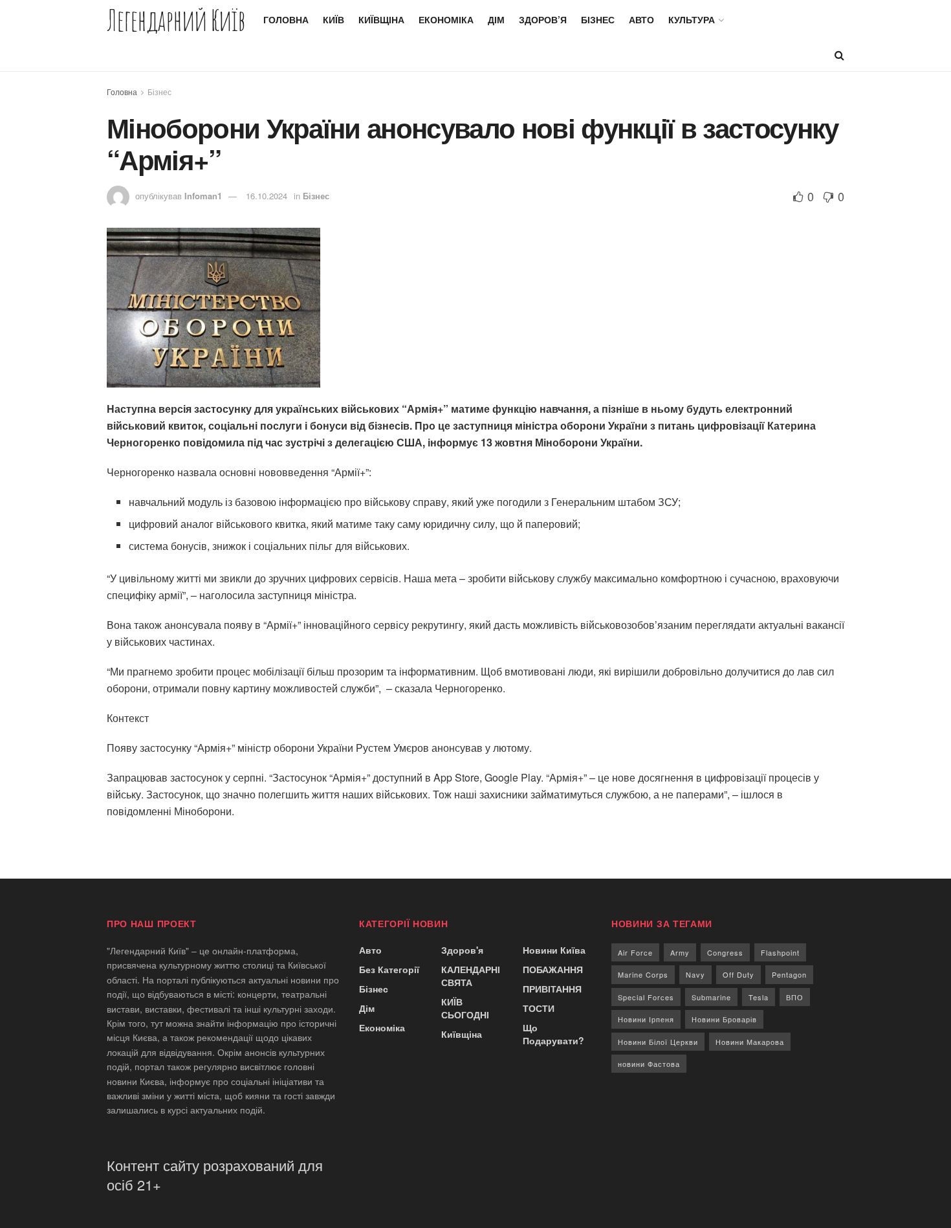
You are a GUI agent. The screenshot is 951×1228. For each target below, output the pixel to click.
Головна (286, 19)
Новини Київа (554, 949)
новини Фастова (649, 1063)
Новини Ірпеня (646, 1019)
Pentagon (789, 974)
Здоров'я (462, 949)
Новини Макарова (750, 1041)
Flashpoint (780, 952)
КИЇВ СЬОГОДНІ (465, 1008)
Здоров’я (543, 19)
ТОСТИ (538, 1008)
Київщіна (381, 19)
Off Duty (738, 974)
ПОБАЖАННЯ (553, 969)
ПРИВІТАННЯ (552, 988)
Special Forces (646, 997)
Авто (641, 19)
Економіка (446, 19)
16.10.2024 (266, 196)
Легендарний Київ (176, 19)
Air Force (635, 952)
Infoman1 (203, 196)
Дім (496, 19)
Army (680, 952)
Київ (333, 19)
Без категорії (389, 969)
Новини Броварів (724, 1019)
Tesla (759, 997)
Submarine (711, 997)
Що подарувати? (553, 1034)
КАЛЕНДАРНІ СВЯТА (470, 976)
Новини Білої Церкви (658, 1041)
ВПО (794, 997)
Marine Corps (643, 974)
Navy (695, 974)
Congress (725, 952)
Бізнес (598, 19)
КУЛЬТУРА (691, 19)
